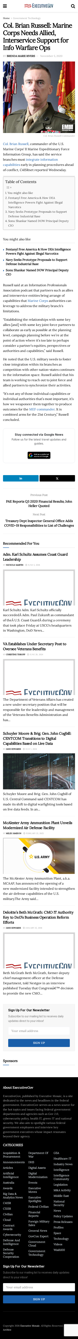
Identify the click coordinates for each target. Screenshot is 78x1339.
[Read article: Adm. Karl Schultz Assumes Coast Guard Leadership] (39, 587)
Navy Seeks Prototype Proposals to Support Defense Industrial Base (37, 214)
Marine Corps (38, 301)
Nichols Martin (14, 565)
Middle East (61, 1196)
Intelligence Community (61, 1177)
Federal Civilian (38, 1206)
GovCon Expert (38, 1236)
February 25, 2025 (34, 833)
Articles (8, 1168)
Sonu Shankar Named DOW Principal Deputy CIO (38, 223)
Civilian (8, 1214)
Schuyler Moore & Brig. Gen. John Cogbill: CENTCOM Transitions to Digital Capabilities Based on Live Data (37, 738)
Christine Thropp (15, 654)
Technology (61, 1238)
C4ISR (7, 1203)
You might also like (20, 193)
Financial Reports (34, 1214)
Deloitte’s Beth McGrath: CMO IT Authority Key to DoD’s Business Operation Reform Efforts (38, 917)
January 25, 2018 (33, 928)
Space (57, 1233)
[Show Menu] (5, 6)
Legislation (61, 1184)
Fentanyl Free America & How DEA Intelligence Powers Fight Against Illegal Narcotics (35, 202)
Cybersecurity (12, 1234)
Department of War (38, 1154)
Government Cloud (36, 1243)
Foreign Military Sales (38, 1223)
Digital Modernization (38, 1175)
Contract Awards (8, 1227)
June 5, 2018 (33, 565)
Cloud (7, 1220)
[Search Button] (73, 6)
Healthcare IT (62, 1158)
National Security (59, 1203)
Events (32, 1182)
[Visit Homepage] (38, 6)
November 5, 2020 (51, 56)
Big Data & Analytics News (13, 1195)
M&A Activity (62, 1190)
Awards (7, 1188)
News (57, 1210)
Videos (58, 1244)
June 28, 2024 (36, 654)
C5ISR (7, 1208)
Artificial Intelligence (11, 1175)
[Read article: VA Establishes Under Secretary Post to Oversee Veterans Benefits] (39, 677)
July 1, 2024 (31, 749)
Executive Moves (34, 1190)
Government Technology (27, 18)
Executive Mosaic (30, 1325)
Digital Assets (37, 1168)
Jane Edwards (13, 749)
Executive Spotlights (34, 1199)
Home (6, 18)
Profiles (58, 1227)
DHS (31, 1162)
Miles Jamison (13, 833)
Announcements (14, 1162)
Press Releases (63, 1222)
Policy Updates (63, 1216)
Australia (8, 1182)
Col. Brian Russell (15, 144)
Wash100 (59, 1250)
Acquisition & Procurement (11, 1154)
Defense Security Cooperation (11, 1253)
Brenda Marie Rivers (21, 56)
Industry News (63, 1164)
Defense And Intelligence (11, 1242)
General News (37, 1230)
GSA (56, 1153)
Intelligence (61, 1170)
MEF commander (42, 409)
